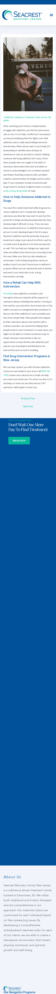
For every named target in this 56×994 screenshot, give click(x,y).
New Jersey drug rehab (16, 191)
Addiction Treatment (25, 117)
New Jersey (41, 117)
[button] (51, 15)
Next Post (28, 406)
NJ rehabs (8, 293)
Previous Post (28, 398)
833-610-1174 (19, 440)
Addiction (9, 117)
